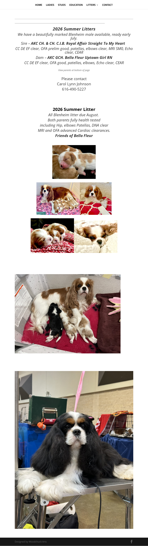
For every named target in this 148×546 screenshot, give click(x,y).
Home (38, 5)
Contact (107, 5)
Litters (91, 5)
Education (76, 5)
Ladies (50, 5)
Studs (62, 5)
